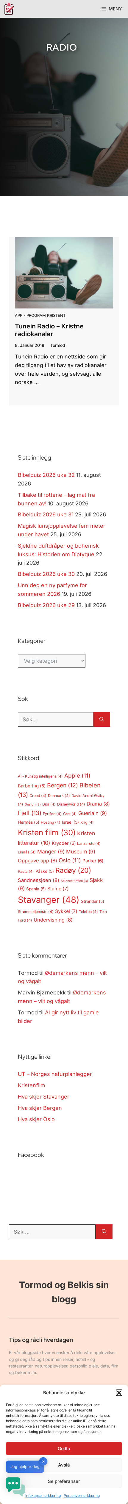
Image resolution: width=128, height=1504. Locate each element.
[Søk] (101, 719)
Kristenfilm (31, 1085)
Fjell (29, 813)
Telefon (88, 911)
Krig (87, 822)
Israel (70, 822)
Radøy (73, 870)
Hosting (50, 822)
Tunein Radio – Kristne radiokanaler (49, 330)
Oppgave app (37, 861)
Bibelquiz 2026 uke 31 (46, 514)
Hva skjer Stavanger (43, 1096)
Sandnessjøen (38, 880)
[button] (119, 1393)
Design (33, 804)
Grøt (70, 813)
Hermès (28, 822)
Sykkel (66, 911)
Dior (49, 804)
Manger (51, 851)
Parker (92, 861)
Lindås (27, 852)
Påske (44, 871)
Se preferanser (64, 1481)
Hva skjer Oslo (36, 1119)
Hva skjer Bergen (40, 1108)
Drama (98, 804)
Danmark (59, 795)
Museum (80, 851)
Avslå (64, 1465)
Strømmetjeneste (36, 911)
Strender (92, 901)
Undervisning (53, 920)
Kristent (56, 315)
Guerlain (92, 813)
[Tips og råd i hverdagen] (9, 9)
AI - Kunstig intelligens (40, 776)
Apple (77, 775)
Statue (58, 889)
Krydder (64, 843)
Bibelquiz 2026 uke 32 (46, 475)
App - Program (30, 315)
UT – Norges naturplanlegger (55, 1074)
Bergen (62, 785)
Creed (37, 795)
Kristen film (47, 832)
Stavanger (48, 899)
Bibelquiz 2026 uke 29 (46, 605)
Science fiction (74, 881)
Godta (64, 1448)
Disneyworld (71, 804)
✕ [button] (43, 1461)
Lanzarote (89, 843)
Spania (36, 888)
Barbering (32, 786)
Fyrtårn (52, 813)
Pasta (26, 871)
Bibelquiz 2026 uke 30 (46, 574)
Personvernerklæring (82, 1495)
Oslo (70, 860)
